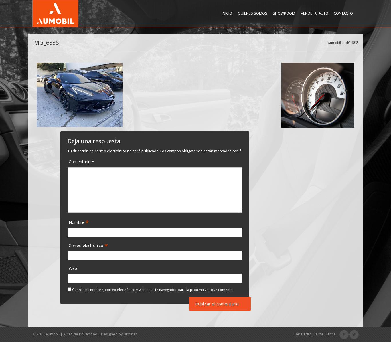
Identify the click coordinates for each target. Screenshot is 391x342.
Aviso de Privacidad (80, 334)
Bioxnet (130, 334)
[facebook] (344, 334)
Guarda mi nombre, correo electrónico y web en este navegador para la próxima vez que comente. (152, 289)
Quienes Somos (252, 13)
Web (73, 268)
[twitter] (354, 334)
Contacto (343, 13)
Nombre (77, 222)
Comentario (81, 161)
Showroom (284, 13)
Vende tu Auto (314, 13)
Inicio (227, 13)
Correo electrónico (86, 245)
